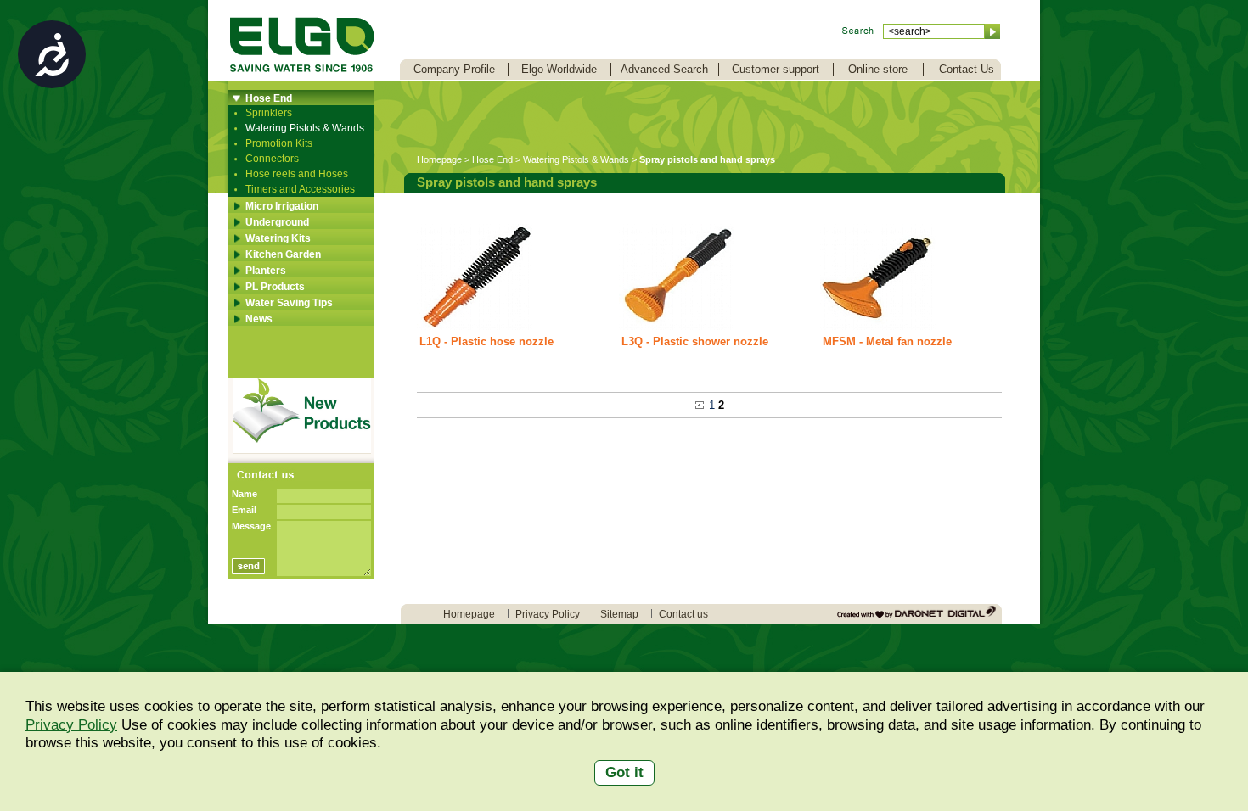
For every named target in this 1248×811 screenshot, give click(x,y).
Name (244, 494)
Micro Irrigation (281, 206)
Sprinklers (268, 113)
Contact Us (966, 69)
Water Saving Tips (289, 303)
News (259, 319)
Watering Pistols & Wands (304, 128)
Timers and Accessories (300, 189)
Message (251, 526)
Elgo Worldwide (559, 69)
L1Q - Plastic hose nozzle (486, 341)
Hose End (268, 98)
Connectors (272, 159)
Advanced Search (664, 69)
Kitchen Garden (283, 254)
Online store (878, 69)
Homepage (439, 159)
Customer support (775, 69)
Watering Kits (278, 238)
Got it (624, 772)
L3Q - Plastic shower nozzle (694, 341)
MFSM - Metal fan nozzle (887, 341)
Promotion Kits (278, 143)
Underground (277, 222)
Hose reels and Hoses (296, 174)
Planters (265, 271)
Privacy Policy (71, 725)
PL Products (275, 287)
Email (244, 510)
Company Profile (454, 69)
